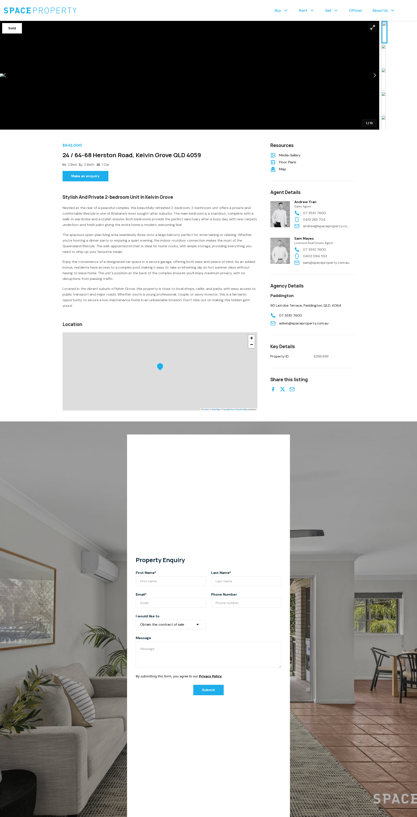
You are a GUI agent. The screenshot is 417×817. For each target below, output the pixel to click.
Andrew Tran (305, 202)
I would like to (147, 616)
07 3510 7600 (314, 213)
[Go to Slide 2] (383, 56)
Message (143, 638)
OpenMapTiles (228, 409)
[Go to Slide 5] (383, 127)
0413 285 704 (314, 219)
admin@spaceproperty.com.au (303, 323)
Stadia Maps (216, 409)
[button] (189, 75)
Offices (355, 10)
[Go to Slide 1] (384, 32)
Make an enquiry (85, 176)
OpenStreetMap (241, 409)
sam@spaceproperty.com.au (326, 262)
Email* (141, 594)
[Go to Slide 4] (383, 103)
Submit (208, 690)
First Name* (146, 572)
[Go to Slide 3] (383, 79)
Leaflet (205, 409)
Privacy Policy (210, 676)
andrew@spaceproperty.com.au (326, 226)
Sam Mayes (304, 238)
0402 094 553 (315, 256)
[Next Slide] (374, 75)
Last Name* (221, 572)
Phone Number (224, 594)
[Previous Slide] (4, 75)
